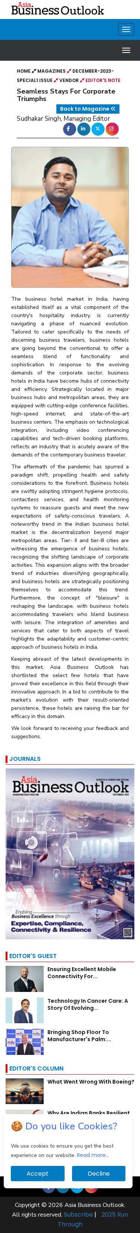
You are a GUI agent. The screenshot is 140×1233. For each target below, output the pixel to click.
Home (24, 71)
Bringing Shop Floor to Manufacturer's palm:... (79, 1035)
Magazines (51, 71)
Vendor (69, 80)
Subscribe (78, 1214)
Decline (99, 1173)
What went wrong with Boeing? (90, 1081)
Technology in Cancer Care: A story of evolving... (87, 1004)
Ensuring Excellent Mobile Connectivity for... (81, 972)
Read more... (93, 1155)
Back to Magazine (85, 109)
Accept (38, 1173)
